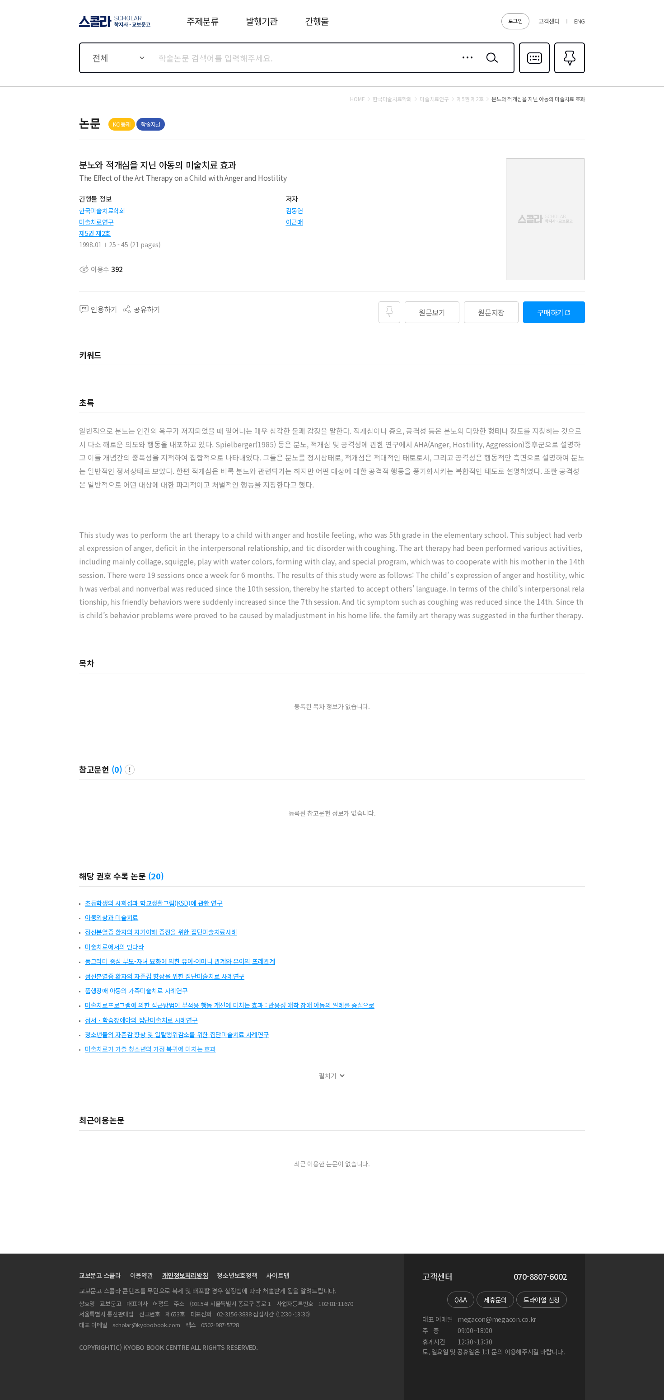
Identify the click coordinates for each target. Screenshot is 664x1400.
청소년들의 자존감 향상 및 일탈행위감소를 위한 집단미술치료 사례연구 (177, 1034)
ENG (579, 21)
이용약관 (141, 1275)
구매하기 (550, 312)
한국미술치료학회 (102, 210)
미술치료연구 (96, 221)
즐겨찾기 (568, 72)
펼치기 (328, 1076)
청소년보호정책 (237, 1275)
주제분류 (203, 21)
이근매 (294, 221)
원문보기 (432, 312)
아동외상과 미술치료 (111, 917)
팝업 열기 (130, 770)
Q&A (460, 1299)
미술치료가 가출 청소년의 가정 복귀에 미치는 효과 (150, 1048)
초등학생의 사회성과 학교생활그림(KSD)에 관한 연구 (154, 902)
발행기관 (262, 21)
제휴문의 (495, 1299)
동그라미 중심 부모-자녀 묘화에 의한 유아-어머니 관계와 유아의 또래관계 (180, 961)
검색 (490, 64)
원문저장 (491, 312)
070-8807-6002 (540, 1277)
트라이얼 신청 (542, 1299)
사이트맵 (277, 1275)
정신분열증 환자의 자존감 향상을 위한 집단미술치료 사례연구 (164, 976)
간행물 (317, 21)
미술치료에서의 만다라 (114, 946)
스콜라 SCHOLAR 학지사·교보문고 (114, 26)
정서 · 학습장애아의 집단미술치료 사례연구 (141, 1019)
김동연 (294, 210)
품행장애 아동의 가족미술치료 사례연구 (136, 990)
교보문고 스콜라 (100, 1275)
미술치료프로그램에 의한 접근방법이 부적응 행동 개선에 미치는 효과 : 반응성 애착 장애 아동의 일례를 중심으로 (229, 1005)
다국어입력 (534, 72)
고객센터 (549, 21)
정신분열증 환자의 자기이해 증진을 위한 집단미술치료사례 (161, 931)
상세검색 (465, 64)
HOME (357, 99)
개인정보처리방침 (185, 1275)
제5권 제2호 (95, 233)
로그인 (515, 20)
